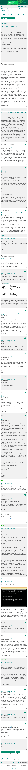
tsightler (2, 209)
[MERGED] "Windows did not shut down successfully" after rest (13, 418)
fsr (1, 494)
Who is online (4, 758)
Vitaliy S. (2, 480)
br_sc (2, 109)
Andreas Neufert (4, 525)
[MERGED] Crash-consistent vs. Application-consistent (13, 112)
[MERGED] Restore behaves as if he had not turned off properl (13, 395)
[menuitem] (25, 6)
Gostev (2, 63)
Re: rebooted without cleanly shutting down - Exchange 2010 (13, 213)
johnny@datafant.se (4, 23)
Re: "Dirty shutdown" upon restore (8, 147)
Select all (6, 283)
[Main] (14, 2)
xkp (2, 414)
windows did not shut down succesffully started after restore (12, 313)
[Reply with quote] (25, 24)
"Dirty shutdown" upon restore (12, 14)
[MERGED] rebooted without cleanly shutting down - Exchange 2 (12, 170)
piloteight (2, 235)
